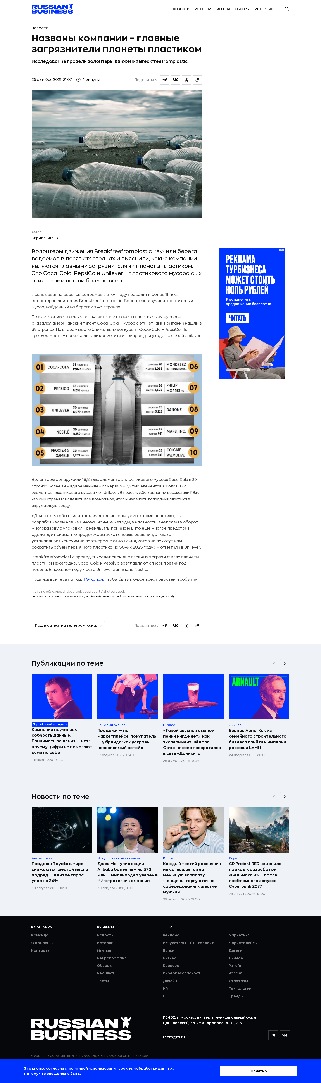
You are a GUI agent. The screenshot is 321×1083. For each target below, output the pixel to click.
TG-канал (93, 579)
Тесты (103, 981)
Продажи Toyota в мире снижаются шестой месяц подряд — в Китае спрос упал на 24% (60, 872)
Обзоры (242, 8)
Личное (236, 958)
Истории (203, 8)
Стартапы (238, 981)
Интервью (264, 8)
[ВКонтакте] (285, 1035)
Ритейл (235, 965)
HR (165, 988)
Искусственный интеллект (188, 943)
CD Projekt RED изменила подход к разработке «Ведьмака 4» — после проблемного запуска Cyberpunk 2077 (255, 875)
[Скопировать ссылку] (197, 80)
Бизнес (169, 958)
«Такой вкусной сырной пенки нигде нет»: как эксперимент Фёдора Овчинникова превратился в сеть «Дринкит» (192, 742)
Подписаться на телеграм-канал (66, 625)
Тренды (236, 996)
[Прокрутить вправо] (284, 663)
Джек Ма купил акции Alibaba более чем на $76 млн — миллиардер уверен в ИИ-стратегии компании (127, 872)
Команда (39, 935)
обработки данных (154, 1068)
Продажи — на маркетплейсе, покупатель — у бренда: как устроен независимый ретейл (126, 739)
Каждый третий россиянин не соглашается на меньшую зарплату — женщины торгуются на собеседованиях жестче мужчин (192, 878)
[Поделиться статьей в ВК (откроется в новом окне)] (175, 80)
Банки (168, 950)
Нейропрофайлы (113, 958)
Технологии (240, 988)
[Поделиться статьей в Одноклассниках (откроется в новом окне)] (186, 80)
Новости (181, 8)
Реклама (171, 935)
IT (164, 996)
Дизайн (170, 981)
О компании (42, 943)
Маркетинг (239, 935)
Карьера (171, 965)
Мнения (223, 8)
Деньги (235, 950)
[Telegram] (273, 1035)
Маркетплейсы (243, 943)
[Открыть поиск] (286, 9)
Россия (235, 973)
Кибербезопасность (182, 973)
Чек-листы (107, 973)
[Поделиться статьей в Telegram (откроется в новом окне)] (164, 80)
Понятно (259, 1071)
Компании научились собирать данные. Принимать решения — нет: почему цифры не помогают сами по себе (62, 741)
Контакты (40, 950)
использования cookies (110, 1068)
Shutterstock (114, 591)
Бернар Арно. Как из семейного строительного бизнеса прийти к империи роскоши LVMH (257, 739)
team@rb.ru (174, 1037)
